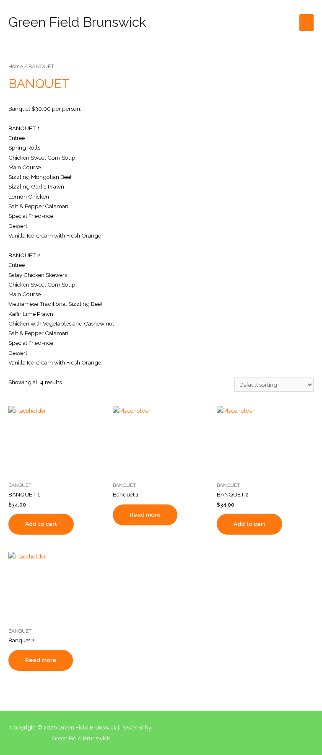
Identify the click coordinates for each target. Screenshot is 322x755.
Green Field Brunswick (77, 22)
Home (15, 66)
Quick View (56, 471)
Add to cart (41, 523)
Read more (145, 514)
